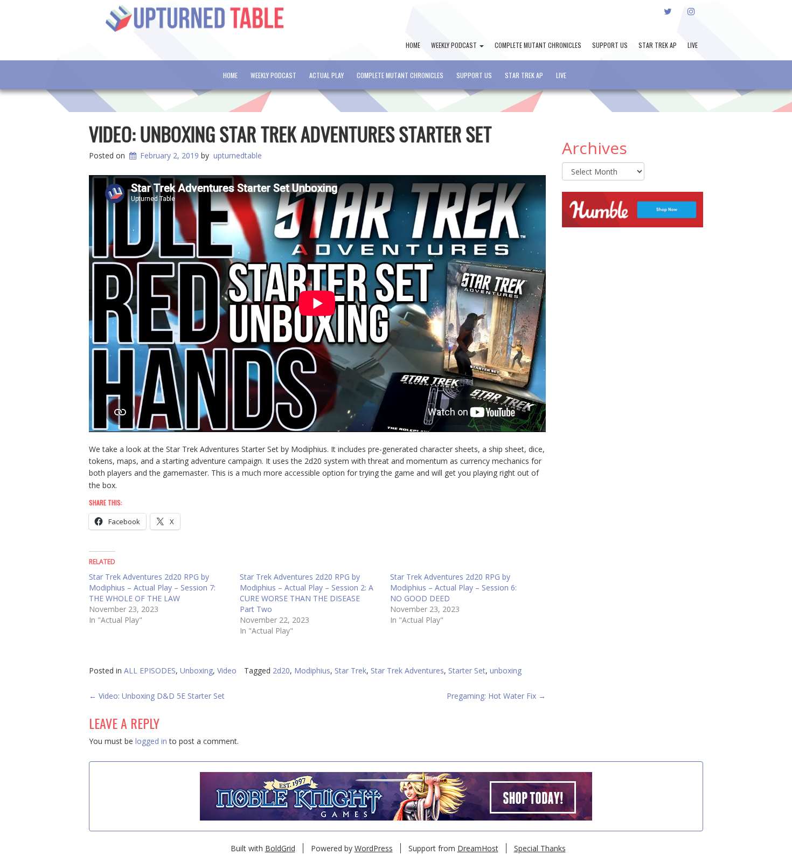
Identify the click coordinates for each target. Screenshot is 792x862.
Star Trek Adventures (407, 670)
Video (227, 670)
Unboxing (196, 670)
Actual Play (326, 75)
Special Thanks (540, 848)
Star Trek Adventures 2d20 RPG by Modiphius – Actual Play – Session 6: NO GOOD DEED (453, 587)
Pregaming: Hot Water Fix (496, 696)
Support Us (610, 45)
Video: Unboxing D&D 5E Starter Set (157, 696)
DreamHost (477, 848)
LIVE (692, 45)
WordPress (374, 848)
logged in (151, 741)
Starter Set (466, 670)
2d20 (281, 670)
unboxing (506, 670)
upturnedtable (237, 155)
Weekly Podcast (454, 45)
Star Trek (350, 670)
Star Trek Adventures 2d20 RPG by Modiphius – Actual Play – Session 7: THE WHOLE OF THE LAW (152, 587)
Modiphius (312, 670)
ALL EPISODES (150, 670)
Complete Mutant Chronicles (538, 45)
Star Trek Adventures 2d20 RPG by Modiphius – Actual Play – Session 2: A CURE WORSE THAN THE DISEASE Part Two (306, 593)
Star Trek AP (657, 45)
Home (413, 45)
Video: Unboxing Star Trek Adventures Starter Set (290, 133)
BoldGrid (280, 848)
